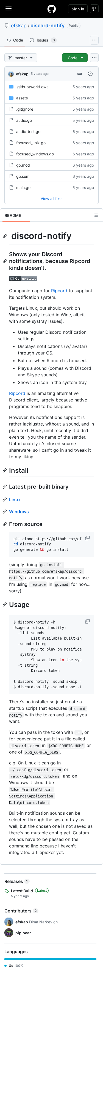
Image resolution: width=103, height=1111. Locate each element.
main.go (23, 187)
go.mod (23, 165)
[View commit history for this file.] (90, 74)
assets (22, 98)
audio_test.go (28, 131)
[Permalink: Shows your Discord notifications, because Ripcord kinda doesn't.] (5, 261)
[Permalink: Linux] (5, 499)
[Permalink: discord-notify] (5, 236)
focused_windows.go (35, 154)
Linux (15, 499)
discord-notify (47, 25)
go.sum (22, 176)
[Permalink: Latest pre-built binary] (5, 487)
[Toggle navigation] (8, 8)
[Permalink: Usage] (5, 604)
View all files (51, 198)
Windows (19, 511)
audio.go (24, 120)
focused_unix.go (31, 142)
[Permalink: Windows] (5, 511)
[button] (88, 538)
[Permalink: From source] (5, 524)
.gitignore (24, 109)
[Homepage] (51, 8)
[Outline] (96, 215)
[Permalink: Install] (5, 470)
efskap (19, 25)
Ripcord (59, 290)
